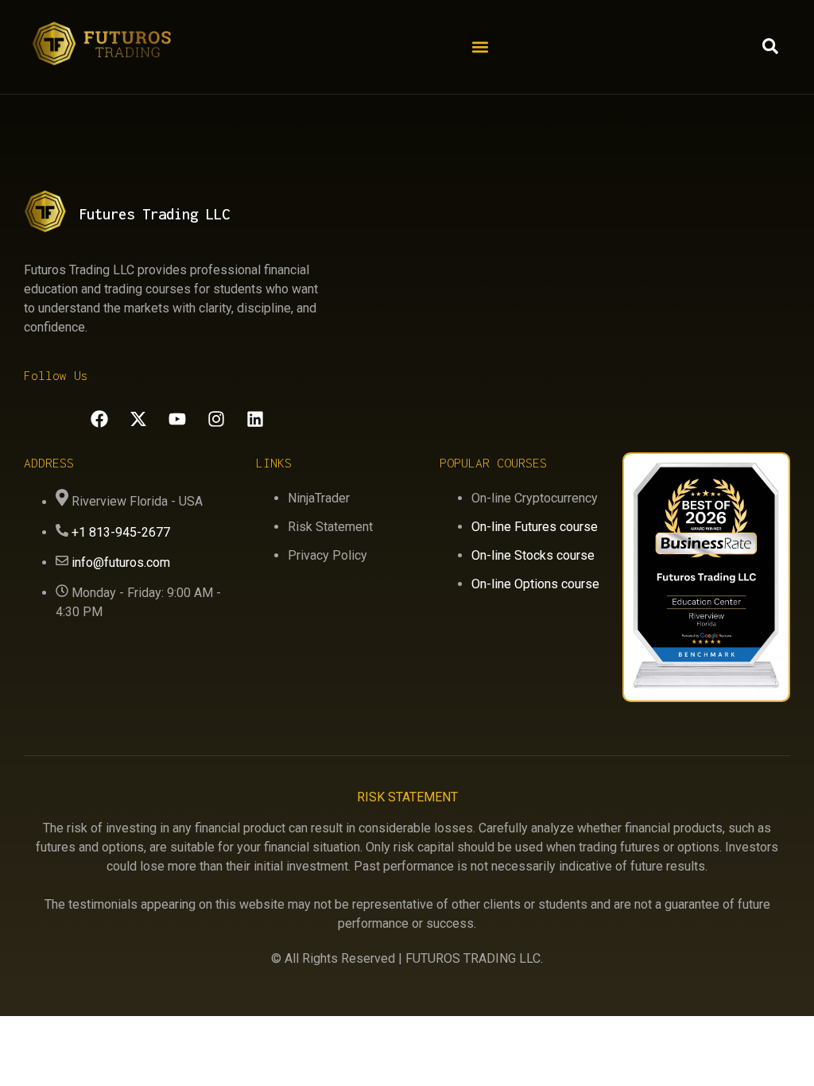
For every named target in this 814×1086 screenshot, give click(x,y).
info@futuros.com (121, 562)
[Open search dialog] (770, 50)
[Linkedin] (255, 418)
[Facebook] (99, 418)
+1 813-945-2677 (121, 532)
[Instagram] (216, 418)
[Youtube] (177, 418)
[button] (480, 46)
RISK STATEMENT (407, 797)
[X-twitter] (138, 418)
